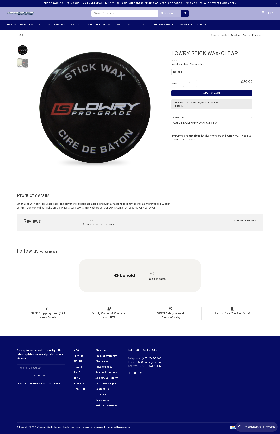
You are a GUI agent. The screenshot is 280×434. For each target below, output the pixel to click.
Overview (177, 117)
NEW (10, 24)
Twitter (247, 35)
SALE (74, 24)
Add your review (245, 220)
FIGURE (42, 24)
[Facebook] (129, 373)
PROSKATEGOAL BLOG (193, 24)
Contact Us (102, 389)
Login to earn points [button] (183, 139)
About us (100, 350)
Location (100, 394)
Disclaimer (101, 361)
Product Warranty (106, 356)
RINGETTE (121, 24)
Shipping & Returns (106, 378)
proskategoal (49, 252)
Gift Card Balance (106, 405)
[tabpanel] (94, 114)
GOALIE (59, 24)
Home (20, 35)
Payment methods (106, 372)
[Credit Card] (233, 428)
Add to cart (211, 93)
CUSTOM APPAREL (163, 24)
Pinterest (257, 35)
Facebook (236, 35)
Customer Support (106, 383)
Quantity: (176, 83)
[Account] (264, 13)
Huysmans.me (123, 427)
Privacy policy (103, 367)
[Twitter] (135, 373)
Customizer (102, 400)
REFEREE (101, 24)
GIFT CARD (141, 24)
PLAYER (25, 24)
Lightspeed (99, 427)
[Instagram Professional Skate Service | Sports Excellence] (141, 373)
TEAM (88, 24)
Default (177, 72)
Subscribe (41, 375)
